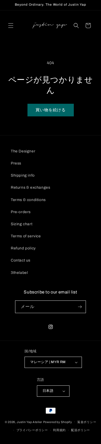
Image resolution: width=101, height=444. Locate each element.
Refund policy (23, 248)
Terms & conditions (28, 200)
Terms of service (26, 236)
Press (16, 163)
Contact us (20, 260)
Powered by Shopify (57, 421)
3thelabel (19, 273)
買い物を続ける (51, 110)
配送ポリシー (80, 430)
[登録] (80, 306)
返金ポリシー (86, 422)
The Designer (23, 151)
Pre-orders (21, 212)
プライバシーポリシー (32, 430)
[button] (11, 25)
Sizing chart (21, 224)
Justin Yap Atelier (29, 421)
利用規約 (59, 430)
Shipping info (23, 175)
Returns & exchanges (30, 187)
